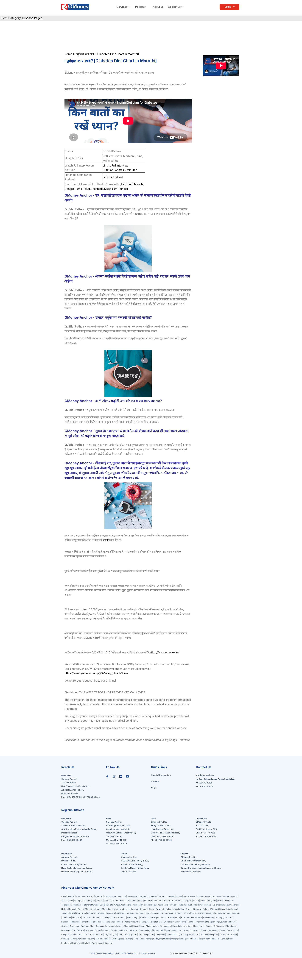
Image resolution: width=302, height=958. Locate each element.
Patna (183, 922)
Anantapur (188, 926)
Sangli (103, 905)
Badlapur (120, 913)
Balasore (215, 939)
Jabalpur (144, 922)
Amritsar (234, 896)
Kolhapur (142, 900)
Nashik (200, 896)
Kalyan (123, 900)
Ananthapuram (233, 913)
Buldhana (66, 917)
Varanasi (215, 909)
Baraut (224, 939)
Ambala (120, 922)
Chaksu (105, 930)
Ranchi (99, 900)
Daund (98, 930)
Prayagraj (219, 917)
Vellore (216, 905)
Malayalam (110, 188)
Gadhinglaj (77, 943)
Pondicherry (208, 917)
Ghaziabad (216, 896)
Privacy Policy (193, 953)
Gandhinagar (133, 917)
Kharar (151, 909)
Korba (115, 909)
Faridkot (80, 930)
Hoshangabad (118, 939)
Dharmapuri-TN (68, 930)
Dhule (113, 917)
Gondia (209, 926)
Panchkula (81, 913)
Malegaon (210, 922)
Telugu (87, 188)
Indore (207, 896)
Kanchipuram (174, 917)
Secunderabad (197, 913)
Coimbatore (76, 905)
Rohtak (191, 922)
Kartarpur (185, 917)
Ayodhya (111, 913)
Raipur (196, 900)
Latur (202, 926)
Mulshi (155, 926)
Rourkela (65, 939)
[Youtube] (127, 776)
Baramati (86, 917)
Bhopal (179, 896)
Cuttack (107, 900)
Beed (193, 905)
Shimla (187, 913)
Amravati (102, 913)
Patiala (208, 905)
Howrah (99, 934)
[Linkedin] (120, 776)
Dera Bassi (89, 934)
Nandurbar (96, 922)
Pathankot (85, 922)
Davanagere (165, 926)
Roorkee (84, 926)
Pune (63, 896)
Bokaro (204, 930)
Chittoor (95, 917)
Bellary (91, 939)
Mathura (123, 909)
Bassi (81, 934)
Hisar (142, 939)
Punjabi (123, 188)
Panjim (81, 909)
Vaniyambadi (97, 943)
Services (122, 6)
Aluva (148, 926)
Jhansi (163, 917)
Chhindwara (219, 926)
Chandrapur (231, 926)
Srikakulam (224, 934)
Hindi (130, 184)
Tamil (78, 188)
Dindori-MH (158, 930)
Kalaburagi (133, 909)
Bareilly (114, 930)
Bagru (167, 930)
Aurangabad (176, 905)
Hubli (72, 913)
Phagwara (200, 922)
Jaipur (161, 896)
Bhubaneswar (189, 896)
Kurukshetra (196, 917)
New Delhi (80, 896)
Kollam (169, 909)
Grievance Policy (206, 953)
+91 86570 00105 (73, 797)
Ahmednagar (150, 905)
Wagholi (188, 900)
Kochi (135, 905)
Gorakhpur (154, 917)
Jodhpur (65, 913)
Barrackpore (232, 930)
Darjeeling (105, 917)
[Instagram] (114, 776)
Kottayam (157, 939)
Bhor (92, 926)
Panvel (203, 900)
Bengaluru (121, 896)
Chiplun (64, 926)
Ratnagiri (210, 913)
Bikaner (232, 922)
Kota (127, 922)
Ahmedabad (132, 896)
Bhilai (159, 922)
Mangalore (107, 909)
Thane (116, 900)
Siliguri (234, 934)
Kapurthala (177, 926)
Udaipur (155, 913)
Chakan (166, 900)
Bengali (69, 188)
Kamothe (108, 943)
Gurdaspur (194, 930)
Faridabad (91, 913)
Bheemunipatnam (146, 934)
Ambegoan (160, 934)
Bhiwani (167, 922)
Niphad (106, 922)
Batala (222, 930)
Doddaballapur (145, 930)
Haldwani (133, 930)
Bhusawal (65, 922)
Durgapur (117, 905)
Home (68, 54)
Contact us (174, 6)
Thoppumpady (211, 934)
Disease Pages (32, 18)
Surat (109, 905)
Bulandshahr (138, 926)
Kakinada (123, 930)
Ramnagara (183, 939)
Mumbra (94, 905)
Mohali (220, 900)
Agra (142, 905)
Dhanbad (128, 926)
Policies (140, 6)
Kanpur (226, 896)
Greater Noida (177, 900)
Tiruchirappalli (167, 913)
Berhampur (213, 930)
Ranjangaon (225, 905)
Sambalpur (232, 909)
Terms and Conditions (178, 953)
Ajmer (160, 905)
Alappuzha (189, 934)
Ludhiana (127, 905)
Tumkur (98, 939)
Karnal (149, 939)
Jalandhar (132, 900)
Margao (112, 926)
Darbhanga (74, 926)
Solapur (206, 909)
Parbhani (140, 913)
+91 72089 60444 (91, 797)
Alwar (119, 926)
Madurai (88, 909)
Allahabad (170, 934)
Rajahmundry (101, 926)
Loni (196, 926)
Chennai (99, 896)
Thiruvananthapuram (127, 934)
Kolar (112, 922)
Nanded (235, 905)
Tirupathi (199, 934)
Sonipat (106, 939)
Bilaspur (175, 922)
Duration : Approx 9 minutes (120, 170)
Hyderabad (152, 896)
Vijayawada (222, 922)
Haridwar (144, 917)
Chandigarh (90, 900)
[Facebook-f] (107, 776)
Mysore (97, 909)
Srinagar (178, 913)
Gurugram (78, 900)
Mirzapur (75, 939)
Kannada (97, 188)
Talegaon (65, 905)
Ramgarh (65, 934)
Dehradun (130, 913)
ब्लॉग (105, 540)
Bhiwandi (229, 900)
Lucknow (170, 896)
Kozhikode (183, 930)
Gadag (83, 939)
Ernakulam (66, 943)
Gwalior (189, 909)
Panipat (72, 909)
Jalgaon (143, 909)
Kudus (174, 930)
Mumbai (71, 896)
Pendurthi (134, 922)
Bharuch (229, 917)
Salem (223, 909)
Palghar (86, 905)
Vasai (63, 900)
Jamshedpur (178, 909)
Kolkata (90, 896)
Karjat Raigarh (110, 934)
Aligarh (180, 934)
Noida (70, 900)
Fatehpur (122, 917)
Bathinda (75, 922)
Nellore (64, 909)
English (121, 184)
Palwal (153, 922)
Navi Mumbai (110, 896)
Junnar (129, 939)
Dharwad (89, 930)
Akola (167, 905)
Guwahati (160, 909)
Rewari (200, 905)
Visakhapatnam (154, 900)
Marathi (138, 184)
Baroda (186, 905)
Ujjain (148, 913)
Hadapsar (76, 917)
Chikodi (86, 943)
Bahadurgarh (204, 939)
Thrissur (193, 939)
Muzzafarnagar (170, 939)
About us (158, 6)
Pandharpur (220, 913)
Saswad (197, 909)
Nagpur (143, 896)
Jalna (135, 939)
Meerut (74, 934)
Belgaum (212, 900)
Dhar (230, 939)
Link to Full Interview (115, 165)
